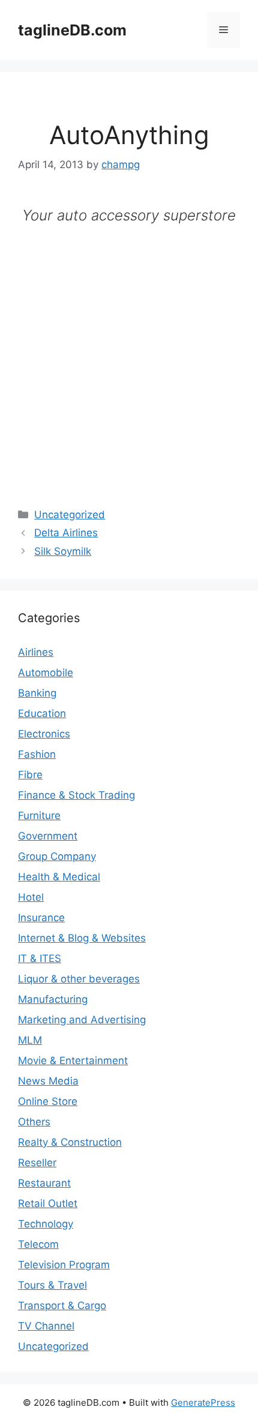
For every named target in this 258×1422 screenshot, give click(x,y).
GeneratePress (203, 1402)
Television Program (64, 1265)
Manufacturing (53, 999)
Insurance (41, 918)
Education (42, 713)
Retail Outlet (47, 1203)
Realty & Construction (70, 1142)
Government (47, 836)
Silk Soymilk (62, 551)
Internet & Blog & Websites (82, 938)
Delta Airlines (66, 533)
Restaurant (44, 1183)
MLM (30, 1040)
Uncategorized (69, 515)
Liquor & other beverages (79, 979)
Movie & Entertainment (73, 1060)
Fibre (30, 775)
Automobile (45, 673)
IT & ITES (39, 958)
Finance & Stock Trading (76, 795)
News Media (48, 1081)
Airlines (35, 652)
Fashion (37, 754)
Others (34, 1122)
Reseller (37, 1163)
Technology (45, 1224)
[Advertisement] (129, 356)
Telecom (38, 1244)
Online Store (47, 1101)
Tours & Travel (52, 1285)
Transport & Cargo (62, 1305)
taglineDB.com (72, 30)
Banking (37, 693)
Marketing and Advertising (82, 1020)
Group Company (57, 856)
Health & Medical (59, 877)
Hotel (31, 897)
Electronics (44, 734)
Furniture (39, 815)
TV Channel (46, 1326)
